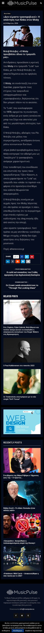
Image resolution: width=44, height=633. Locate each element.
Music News (7, 13)
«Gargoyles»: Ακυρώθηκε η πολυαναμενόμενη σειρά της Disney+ (19, 542)
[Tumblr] (28, 615)
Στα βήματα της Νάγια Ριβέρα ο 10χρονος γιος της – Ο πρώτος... (21, 476)
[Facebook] (15, 615)
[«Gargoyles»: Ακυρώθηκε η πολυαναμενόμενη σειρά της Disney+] (22, 525)
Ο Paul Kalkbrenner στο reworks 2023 (18, 365)
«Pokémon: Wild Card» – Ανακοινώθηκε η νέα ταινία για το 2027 (21, 575)
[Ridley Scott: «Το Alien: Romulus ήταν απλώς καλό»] (22, 493)
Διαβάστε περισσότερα (33, 630)
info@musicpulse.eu (27, 609)
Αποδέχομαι (17, 631)
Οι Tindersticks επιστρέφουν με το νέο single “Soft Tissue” (19, 398)
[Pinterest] (22, 615)
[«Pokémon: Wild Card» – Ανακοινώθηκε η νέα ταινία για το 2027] (22, 558)
